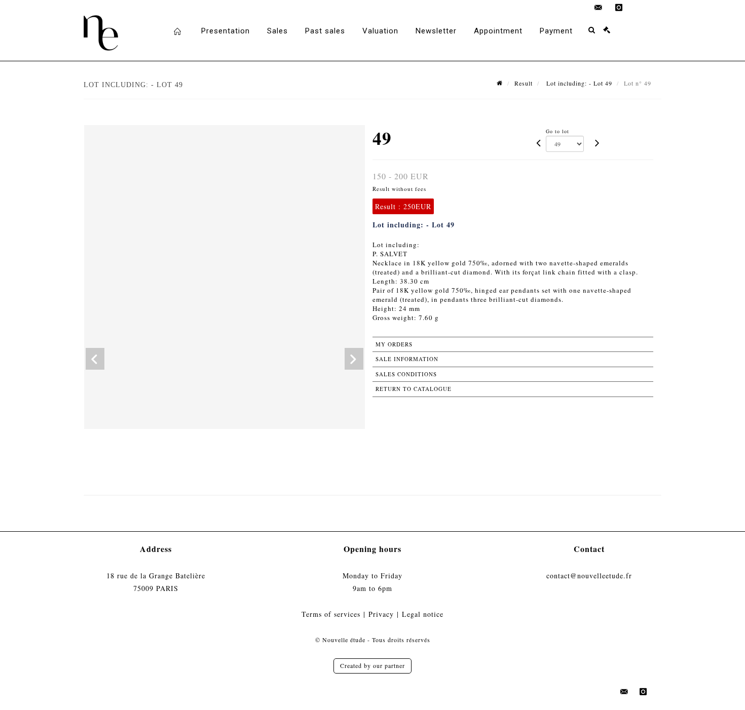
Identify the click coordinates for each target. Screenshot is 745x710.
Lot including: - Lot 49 (578, 83)
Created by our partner (372, 665)
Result (523, 83)
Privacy (381, 614)
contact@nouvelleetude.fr (589, 575)
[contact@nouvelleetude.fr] (598, 7)
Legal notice (422, 614)
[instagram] (619, 7)
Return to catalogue (414, 388)
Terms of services (331, 614)
